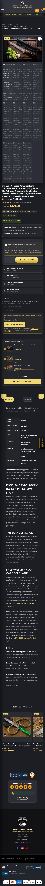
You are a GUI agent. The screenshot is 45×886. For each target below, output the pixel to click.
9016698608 (24, 840)
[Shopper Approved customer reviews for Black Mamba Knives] (33, 867)
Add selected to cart (22, 381)
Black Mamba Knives (14, 307)
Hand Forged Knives (14, 304)
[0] (42, 11)
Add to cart (28, 260)
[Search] (37, 11)
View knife (17, 349)
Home (4, 25)
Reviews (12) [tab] (28, 399)
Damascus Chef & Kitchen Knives (14, 27)
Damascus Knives (14, 25)
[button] (40, 39)
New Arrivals (27, 304)
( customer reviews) (22, 202)
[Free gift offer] (42, 443)
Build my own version (14, 324)
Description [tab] (9, 399)
